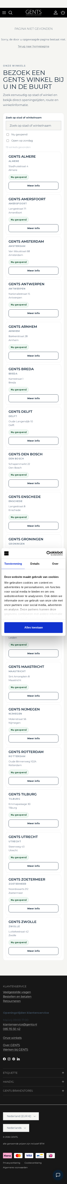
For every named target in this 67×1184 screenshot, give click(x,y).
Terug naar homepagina (33, 46)
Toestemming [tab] (13, 563)
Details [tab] (34, 563)
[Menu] (4, 13)
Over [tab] (55, 563)
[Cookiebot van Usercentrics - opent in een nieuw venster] (47, 553)
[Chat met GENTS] (58, 1175)
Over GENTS (11, 1045)
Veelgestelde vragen (17, 992)
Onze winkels (12, 1038)
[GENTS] (34, 13)
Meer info (33, 185)
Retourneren (12, 1001)
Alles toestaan (33, 627)
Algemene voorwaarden (15, 1167)
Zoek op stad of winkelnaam (24, 117)
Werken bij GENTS (15, 1049)
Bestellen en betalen (17, 996)
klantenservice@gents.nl (20, 1024)
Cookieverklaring (33, 1163)
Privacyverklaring (11, 1163)
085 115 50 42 (11, 1029)
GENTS (14, 1137)
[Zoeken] (12, 13)
